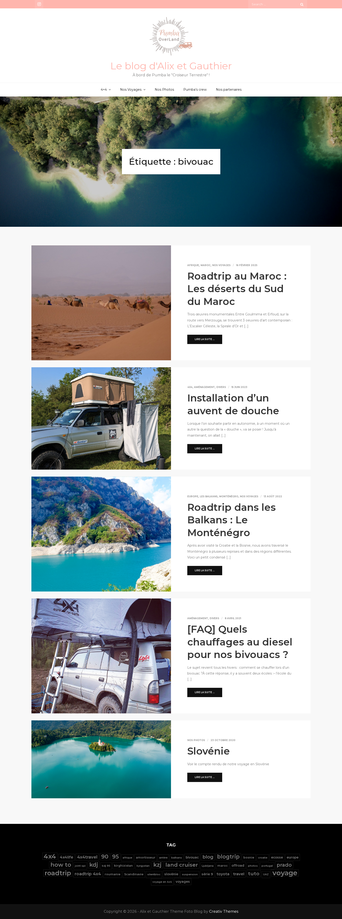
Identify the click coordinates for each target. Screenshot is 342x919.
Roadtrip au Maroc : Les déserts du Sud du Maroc (237, 288)
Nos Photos (164, 89)
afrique (127, 857)
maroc (222, 865)
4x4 (189, 387)
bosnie (248, 857)
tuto (253, 873)
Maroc (206, 265)
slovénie (171, 874)
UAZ (266, 874)
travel (238, 874)
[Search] (302, 4)
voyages (183, 881)
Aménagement (204, 387)
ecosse (277, 857)
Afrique (193, 265)
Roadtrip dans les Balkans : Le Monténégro (231, 520)
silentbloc (154, 874)
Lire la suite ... (205, 339)
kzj (157, 864)
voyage (284, 872)
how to (60, 864)
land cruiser (181, 865)
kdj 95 (106, 865)
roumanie (113, 874)
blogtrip (228, 856)
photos (253, 865)
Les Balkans (209, 496)
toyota (223, 874)
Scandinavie (134, 874)
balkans (176, 857)
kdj (93, 864)
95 (115, 856)
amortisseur (145, 857)
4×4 (104, 89)
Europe (192, 496)
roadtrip (58, 872)
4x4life (66, 857)
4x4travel (87, 857)
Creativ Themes (223, 911)
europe (292, 857)
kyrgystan (143, 865)
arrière (163, 857)
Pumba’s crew (195, 89)
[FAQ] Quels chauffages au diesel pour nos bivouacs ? (239, 642)
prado (284, 865)
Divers (221, 387)
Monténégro (228, 496)
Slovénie (208, 751)
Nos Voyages (130, 89)
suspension (190, 874)
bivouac (192, 857)
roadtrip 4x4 (88, 873)
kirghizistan (123, 865)
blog (207, 857)
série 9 (207, 874)
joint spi (80, 865)
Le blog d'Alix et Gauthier (171, 66)
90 (104, 856)
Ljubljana (208, 865)
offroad (237, 865)
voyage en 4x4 (162, 881)
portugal (267, 865)
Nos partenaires (228, 89)
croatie (262, 857)
